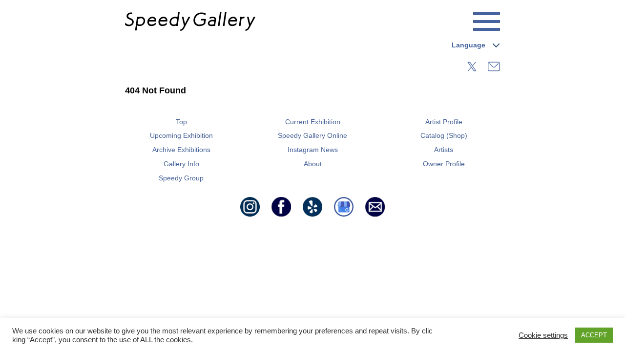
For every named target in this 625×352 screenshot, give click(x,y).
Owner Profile (444, 164)
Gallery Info (181, 164)
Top (181, 122)
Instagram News (313, 150)
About (313, 164)
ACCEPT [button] (594, 335)
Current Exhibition (312, 122)
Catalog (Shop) (443, 135)
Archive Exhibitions (181, 150)
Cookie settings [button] (543, 335)
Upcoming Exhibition (181, 135)
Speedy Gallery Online (312, 135)
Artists (443, 150)
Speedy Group (181, 178)
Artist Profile (443, 122)
